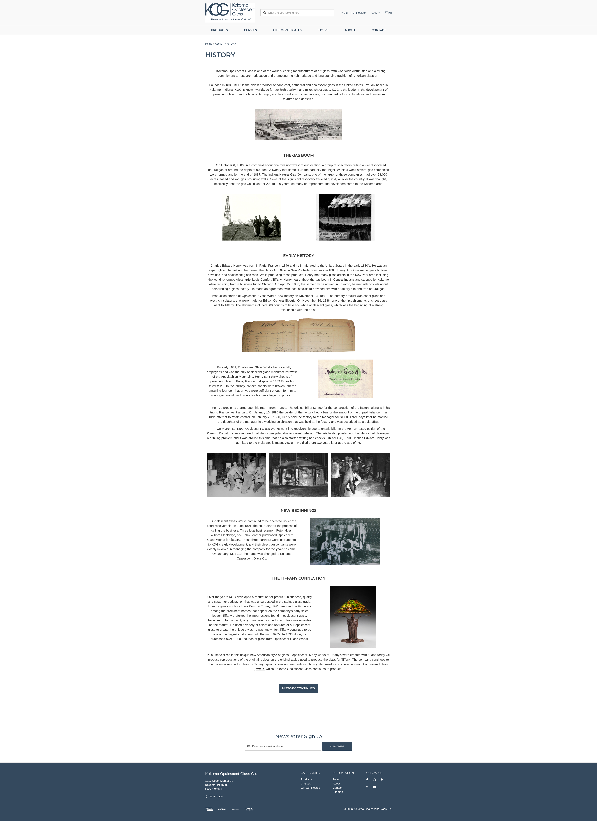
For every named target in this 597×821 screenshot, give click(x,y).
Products (219, 30)
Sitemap (338, 791)
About (350, 30)
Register (361, 12)
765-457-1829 (215, 796)
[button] (298, 688)
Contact (379, 30)
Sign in (348, 12)
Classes (250, 30)
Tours (323, 30)
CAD (374, 12)
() (390, 12)
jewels (259, 669)
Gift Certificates (287, 30)
